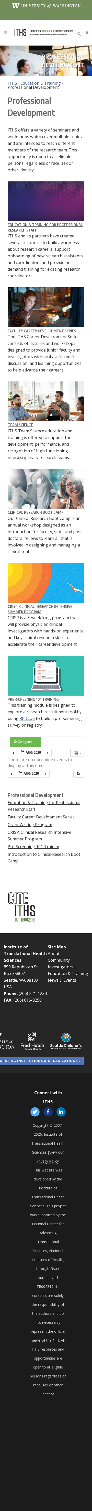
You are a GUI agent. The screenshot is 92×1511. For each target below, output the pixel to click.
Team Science (20, 424)
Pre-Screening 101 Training (33, 699)
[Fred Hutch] (32, 1041)
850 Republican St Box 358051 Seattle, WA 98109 (21, 973)
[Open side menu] (86, 32)
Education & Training (40, 83)
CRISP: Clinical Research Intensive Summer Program (39, 835)
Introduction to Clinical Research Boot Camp (44, 857)
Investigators (60, 967)
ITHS (12, 83)
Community (59, 960)
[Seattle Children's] (66, 1041)
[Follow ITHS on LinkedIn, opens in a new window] (61, 1111)
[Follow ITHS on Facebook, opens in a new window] (47, 1111)
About (54, 953)
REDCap (27, 718)
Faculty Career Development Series (42, 331)
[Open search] (80, 33)
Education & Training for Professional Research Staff (44, 806)
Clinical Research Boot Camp (36, 512)
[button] (79, 773)
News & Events (62, 980)
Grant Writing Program (30, 824)
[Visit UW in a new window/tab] (46, 5)
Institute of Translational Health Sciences (25, 953)
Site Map (57, 947)
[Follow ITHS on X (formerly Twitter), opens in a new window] (34, 1111)
